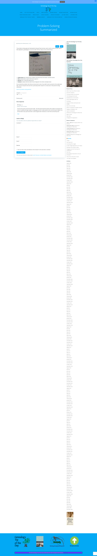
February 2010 (69, 487)
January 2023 (69, 236)
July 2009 (68, 497)
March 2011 (69, 465)
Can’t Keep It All (69, 142)
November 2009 (70, 490)
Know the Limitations (70, 92)
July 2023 (68, 226)
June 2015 (68, 391)
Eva (20, 105)
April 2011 (68, 463)
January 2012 (69, 448)
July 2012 (68, 437)
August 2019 (69, 306)
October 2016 (69, 364)
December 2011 (69, 449)
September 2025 (70, 181)
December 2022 (69, 238)
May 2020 (68, 291)
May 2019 (68, 311)
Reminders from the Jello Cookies (73, 147)
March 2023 (69, 233)
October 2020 (69, 282)
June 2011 (68, 459)
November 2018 (70, 321)
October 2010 (69, 473)
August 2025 (69, 183)
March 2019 (69, 315)
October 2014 (69, 405)
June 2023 (68, 228)
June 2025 (68, 187)
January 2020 (69, 297)
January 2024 (69, 216)
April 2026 (68, 170)
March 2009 (69, 504)
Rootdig (69, 138)
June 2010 (68, 480)
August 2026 (69, 163)
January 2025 (69, 195)
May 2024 (68, 209)
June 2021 (68, 268)
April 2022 (68, 251)
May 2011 (68, 461)
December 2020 (69, 279)
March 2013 (69, 425)
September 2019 (70, 304)
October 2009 (69, 492)
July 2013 (68, 420)
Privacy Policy (36, 14)
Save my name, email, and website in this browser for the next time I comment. (34, 149)
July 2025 (68, 185)
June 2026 (68, 166)
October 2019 (69, 303)
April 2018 (68, 333)
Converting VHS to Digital (71, 143)
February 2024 (69, 214)
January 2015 (69, 400)
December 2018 (69, 320)
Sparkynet (65, 552)
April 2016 (68, 374)
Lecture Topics (65, 14)
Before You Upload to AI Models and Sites (74, 107)
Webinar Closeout (41, 17)
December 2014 (69, 402)
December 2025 (69, 176)
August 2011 (69, 456)
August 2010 (69, 477)
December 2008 (69, 509)
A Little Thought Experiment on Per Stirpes (74, 145)
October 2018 (69, 323)
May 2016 (68, 373)
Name (18, 137)
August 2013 (69, 419)
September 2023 (70, 222)
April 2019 (68, 313)
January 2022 (69, 257)
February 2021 (69, 275)
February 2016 (69, 378)
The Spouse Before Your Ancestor (73, 94)
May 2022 (68, 250)
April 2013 (68, 424)
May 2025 (68, 188)
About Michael (44, 12)
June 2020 (68, 289)
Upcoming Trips (74, 14)
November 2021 (70, 260)
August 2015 (69, 388)
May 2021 (68, 270)
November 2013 (70, 415)
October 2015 (69, 384)
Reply (18, 113)
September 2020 (70, 284)
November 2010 (70, 471)
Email (17, 141)
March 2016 (69, 376)
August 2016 (69, 367)
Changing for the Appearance (72, 117)
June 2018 (68, 330)
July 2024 (68, 205)
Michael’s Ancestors (63, 12)
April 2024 (68, 211)
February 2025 (69, 193)
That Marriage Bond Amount (72, 96)
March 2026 (69, 171)
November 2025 (70, 178)
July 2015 (68, 390)
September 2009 (70, 494)
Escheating (69, 101)
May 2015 (68, 393)
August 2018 (69, 326)
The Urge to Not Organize (71, 158)
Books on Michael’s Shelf (25, 14)
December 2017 (69, 340)
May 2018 (68, 332)
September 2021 (70, 263)
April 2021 (68, 272)
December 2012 (69, 429)
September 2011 (70, 454)
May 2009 (68, 500)
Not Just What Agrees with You (72, 99)
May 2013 (68, 422)
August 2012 (69, 436)
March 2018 (69, 335)
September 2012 (70, 434)
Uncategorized (23, 92)
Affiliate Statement (55, 14)
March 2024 (69, 212)
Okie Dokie (69, 116)
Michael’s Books (53, 12)
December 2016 (69, 361)
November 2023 (70, 219)
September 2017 (70, 345)
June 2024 (68, 207)
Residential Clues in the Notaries (72, 97)
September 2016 (70, 366)
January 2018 (69, 338)
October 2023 (69, 221)
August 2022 (69, 245)
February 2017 (69, 357)
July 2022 (68, 246)
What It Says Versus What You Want (73, 90)
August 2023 (69, 224)
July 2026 (68, 164)
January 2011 (69, 468)
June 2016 (68, 371)
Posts (38, 12)
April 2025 (68, 190)
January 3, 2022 (28, 43)
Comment (18, 123)
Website (18, 145)
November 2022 (70, 240)
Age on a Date (69, 114)
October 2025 (69, 180)
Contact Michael (45, 14)
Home (21, 12)
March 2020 (69, 294)
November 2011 (70, 451)
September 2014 (70, 407)
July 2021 (68, 267)
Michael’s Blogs (73, 12)
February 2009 (69, 506)
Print (57, 46)
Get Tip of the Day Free (29, 12)
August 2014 (69, 408)
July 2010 (68, 478)
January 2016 (69, 379)
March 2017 (69, 355)
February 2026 (69, 173)
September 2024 (70, 202)
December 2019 (69, 299)
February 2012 (69, 446)
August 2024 (69, 204)
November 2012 (70, 431)
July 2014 (68, 410)
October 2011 (69, 453)
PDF (61, 46)
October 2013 (69, 417)
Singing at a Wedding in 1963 (72, 109)
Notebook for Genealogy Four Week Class (74, 112)
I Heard (68, 140)
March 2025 (69, 192)
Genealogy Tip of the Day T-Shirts (27, 17)
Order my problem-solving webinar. (23, 89)
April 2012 (68, 442)
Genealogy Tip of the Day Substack (54, 17)
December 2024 (69, 197)
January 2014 (69, 412)
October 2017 (69, 344)
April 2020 (68, 292)
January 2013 (69, 427)
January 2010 (69, 489)
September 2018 (70, 325)
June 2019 (68, 309)
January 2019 (69, 318)
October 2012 (69, 432)
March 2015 (69, 396)
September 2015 (70, 386)
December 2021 (69, 258)
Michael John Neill (21, 43)
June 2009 (68, 499)
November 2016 (70, 362)
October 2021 (69, 262)
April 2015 (68, 395)
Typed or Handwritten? (71, 111)
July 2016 (68, 369)
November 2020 (70, 280)
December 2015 (69, 381)
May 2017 (68, 352)
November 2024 (70, 199)
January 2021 (69, 277)
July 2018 (68, 328)
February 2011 (69, 466)
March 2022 (69, 253)
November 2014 (70, 403)
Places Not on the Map (71, 105)
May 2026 (68, 168)
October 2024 (69, 200)
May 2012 (68, 441)
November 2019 (70, 301)
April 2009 (68, 502)
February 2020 (69, 296)
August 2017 (69, 347)
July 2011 (68, 458)
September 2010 (70, 475)
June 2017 (68, 350)
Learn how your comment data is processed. (42, 155)
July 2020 (68, 287)
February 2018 (69, 337)
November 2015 (70, 383)
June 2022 (68, 248)
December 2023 (69, 217)
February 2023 (69, 234)
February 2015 (69, 398)
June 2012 (68, 439)
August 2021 (69, 265)
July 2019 (68, 308)
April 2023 (68, 231)
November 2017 (70, 342)
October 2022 (69, 241)
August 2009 (69, 495)
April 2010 (68, 483)
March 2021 (69, 274)
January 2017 (69, 359)
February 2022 (69, 255)
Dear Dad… (69, 152)
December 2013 (69, 413)
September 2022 (70, 243)
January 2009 (69, 507)
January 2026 (69, 175)
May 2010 (68, 482)
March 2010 (69, 485)
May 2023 (68, 229)
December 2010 (69, 470)
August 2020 (69, 286)
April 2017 (68, 354)
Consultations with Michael (70, 17)
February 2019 (69, 316)
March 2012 (69, 444)
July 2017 (68, 349)
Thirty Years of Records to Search (73, 156)
